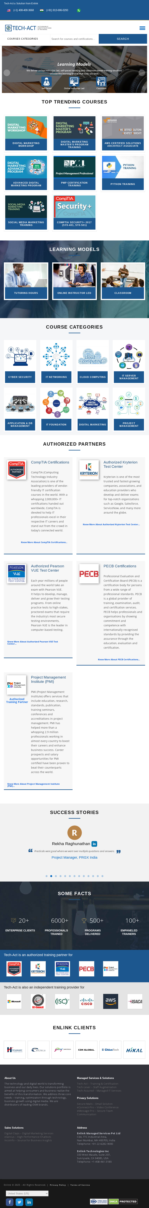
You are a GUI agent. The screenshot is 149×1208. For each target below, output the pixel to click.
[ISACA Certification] (135, 1002)
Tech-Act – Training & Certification (98, 1083)
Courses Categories (22, 38)
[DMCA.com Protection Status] (123, 1201)
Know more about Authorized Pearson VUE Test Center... (32, 642)
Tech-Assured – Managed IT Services (99, 1090)
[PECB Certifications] (86, 970)
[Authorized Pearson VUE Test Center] (62, 970)
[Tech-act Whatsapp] (79, 10)
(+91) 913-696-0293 (57, 10)
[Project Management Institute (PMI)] (110, 970)
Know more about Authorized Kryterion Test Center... (111, 524)
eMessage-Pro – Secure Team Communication (95, 1112)
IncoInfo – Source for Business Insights (28, 1140)
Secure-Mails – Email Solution (95, 1104)
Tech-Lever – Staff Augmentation (97, 1087)
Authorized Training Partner (17, 700)
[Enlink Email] (140, 16)
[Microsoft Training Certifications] (14, 1002)
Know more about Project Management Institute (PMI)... (33, 784)
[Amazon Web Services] (110, 1002)
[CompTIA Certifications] (14, 970)
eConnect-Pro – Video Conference (98, 1107)
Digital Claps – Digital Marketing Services (28, 1133)
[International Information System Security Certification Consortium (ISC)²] (62, 1002)
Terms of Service (80, 1185)
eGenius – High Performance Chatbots (27, 1137)
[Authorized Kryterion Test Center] (38, 970)
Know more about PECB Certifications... (119, 659)
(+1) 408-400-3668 (23, 10)
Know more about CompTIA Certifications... (44, 542)
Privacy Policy (58, 1185)
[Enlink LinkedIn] (133, 16)
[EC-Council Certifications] (38, 1002)
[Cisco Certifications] (86, 1002)
